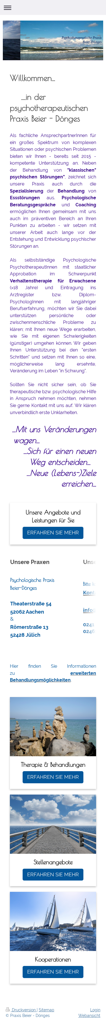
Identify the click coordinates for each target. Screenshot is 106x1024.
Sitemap (46, 1010)
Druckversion (24, 1010)
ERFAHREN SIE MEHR (53, 533)
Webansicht (89, 1015)
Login (95, 1010)
